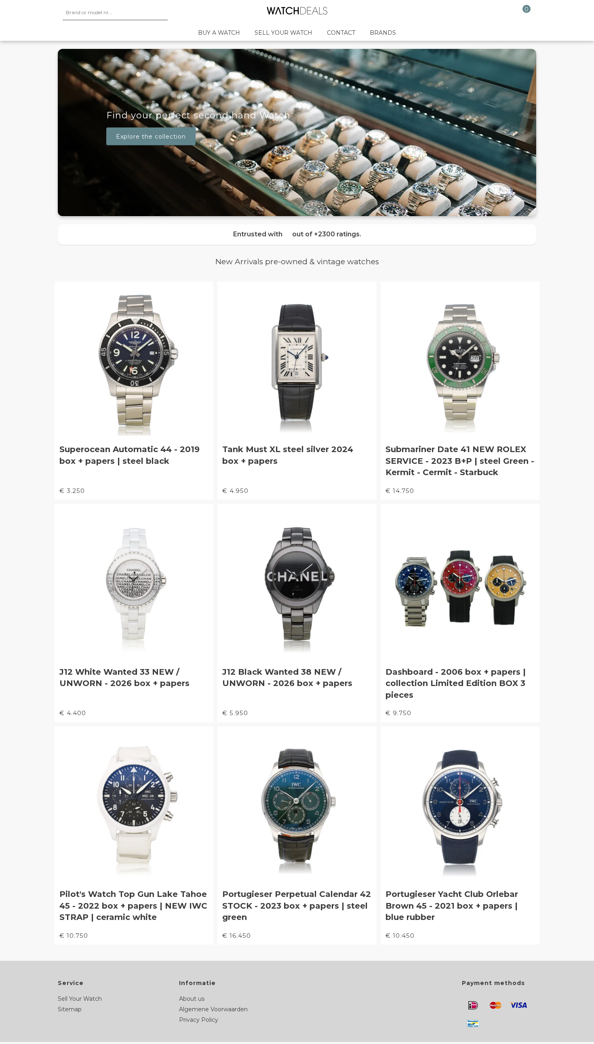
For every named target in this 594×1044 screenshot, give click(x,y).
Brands (383, 32)
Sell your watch (283, 32)
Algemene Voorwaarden (213, 1009)
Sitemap (70, 1009)
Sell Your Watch (80, 998)
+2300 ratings (337, 234)
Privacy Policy (198, 1019)
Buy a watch (219, 32)
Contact (341, 32)
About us (191, 998)
